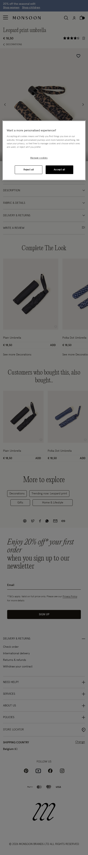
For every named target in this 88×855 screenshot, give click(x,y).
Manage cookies (39, 158)
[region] (44, 150)
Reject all (29, 169)
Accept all (59, 169)
